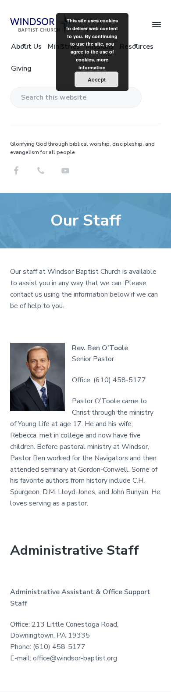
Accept (97, 79)
